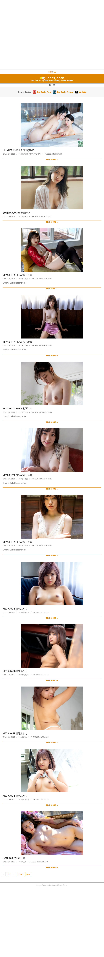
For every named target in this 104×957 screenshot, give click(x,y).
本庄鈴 (23, 862)
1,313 (20, 874)
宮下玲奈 (24, 279)
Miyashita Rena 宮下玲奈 (17, 275)
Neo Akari (45, 612)
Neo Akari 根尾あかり (15, 608)
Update (82, 92)
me (53, 154)
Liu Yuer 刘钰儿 (27, 154)
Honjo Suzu (42, 862)
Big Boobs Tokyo (64, 92)
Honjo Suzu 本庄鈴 (14, 858)
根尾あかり (25, 612)
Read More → (52, 160)
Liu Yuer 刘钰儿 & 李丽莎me (18, 150)
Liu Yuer (58, 154)
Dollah (49, 885)
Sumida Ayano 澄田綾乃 (16, 212)
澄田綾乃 (24, 216)
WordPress (63, 885)
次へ (28, 874)
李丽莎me (37, 154)
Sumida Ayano (45, 216)
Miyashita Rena (45, 279)
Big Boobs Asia (43, 92)
